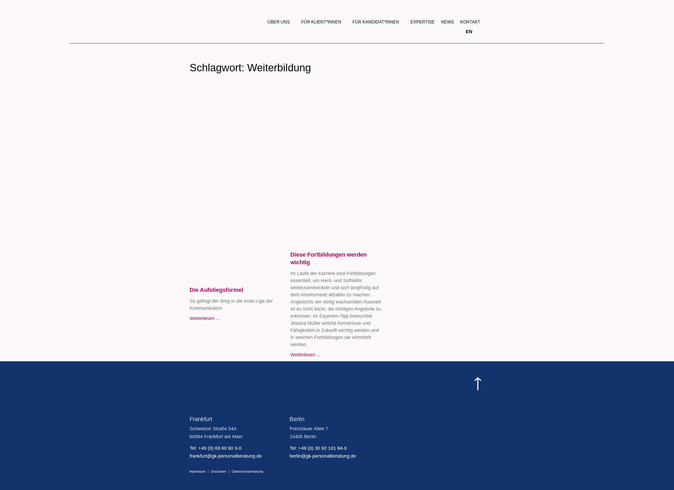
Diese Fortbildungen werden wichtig (328, 258)
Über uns (278, 22)
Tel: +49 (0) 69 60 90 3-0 (215, 448)
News (447, 22)
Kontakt (470, 22)
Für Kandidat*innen (376, 22)
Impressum (197, 471)
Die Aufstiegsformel (216, 290)
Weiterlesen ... (205, 318)
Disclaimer (218, 471)
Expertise (422, 22)
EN (469, 31)
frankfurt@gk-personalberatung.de (226, 456)
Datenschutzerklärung (247, 471)
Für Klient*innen (321, 22)
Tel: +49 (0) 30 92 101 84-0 (318, 448)
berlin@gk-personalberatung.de (323, 456)
